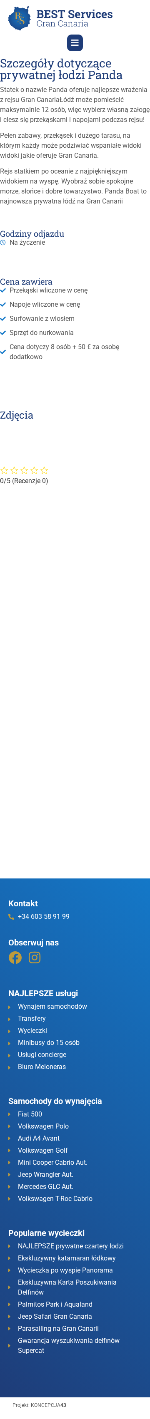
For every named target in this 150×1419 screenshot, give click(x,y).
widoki (9, 155)
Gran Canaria (40, 100)
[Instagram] (34, 957)
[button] (75, 43)
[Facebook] (15, 957)
